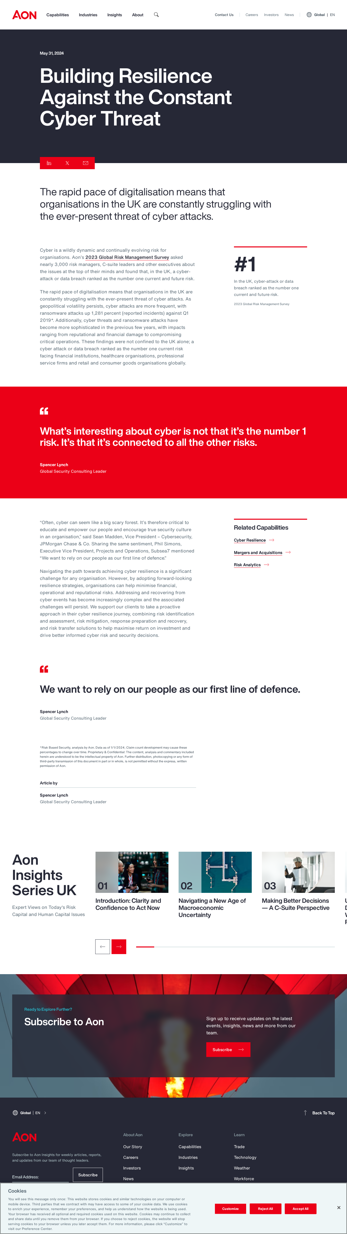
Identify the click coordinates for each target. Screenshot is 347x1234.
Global (324, 14)
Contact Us (224, 14)
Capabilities (57, 15)
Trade (239, 1147)
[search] (156, 14)
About (137, 15)
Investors (271, 14)
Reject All (265, 1208)
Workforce (244, 1179)
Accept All (300, 1208)
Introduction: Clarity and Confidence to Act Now (128, 904)
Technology (245, 1157)
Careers (252, 14)
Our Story (132, 1147)
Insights (114, 15)
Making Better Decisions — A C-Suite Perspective (296, 904)
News (289, 14)
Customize (230, 1208)
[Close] (338, 1207)
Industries (88, 15)
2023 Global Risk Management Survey (127, 257)
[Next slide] (119, 947)
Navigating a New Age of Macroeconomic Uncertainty (212, 907)
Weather (242, 1168)
